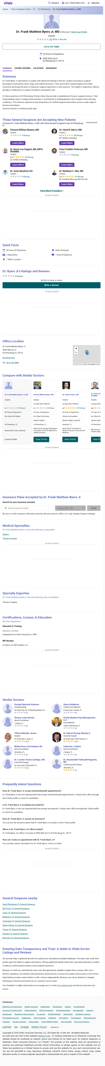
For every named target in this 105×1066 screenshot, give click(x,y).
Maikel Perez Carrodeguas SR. (28, 746)
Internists (89, 1010)
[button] (86, 352)
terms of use (45, 1036)
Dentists (68, 1007)
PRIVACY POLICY (39, 1027)
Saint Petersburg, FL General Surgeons (19, 904)
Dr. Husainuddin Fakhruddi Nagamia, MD (80, 761)
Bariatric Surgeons (31, 1007)
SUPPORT (7, 1027)
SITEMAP (24, 1027)
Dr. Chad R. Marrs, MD (70, 130)
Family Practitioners (46, 1010)
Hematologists (78, 1010)
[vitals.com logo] (8, 3)
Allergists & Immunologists (12, 1007)
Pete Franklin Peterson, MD (73, 149)
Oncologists (41, 1014)
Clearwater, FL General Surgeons (16, 921)
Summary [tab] (7, 68)
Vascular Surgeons (19, 1022)
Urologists (6, 1022)
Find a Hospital (66, 1022)
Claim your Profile (79, 32)
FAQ (16, 1027)
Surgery (6, 534)
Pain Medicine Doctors (11, 1018)
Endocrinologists (31, 1010)
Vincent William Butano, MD (24, 130)
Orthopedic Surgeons (83, 1014)
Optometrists (68, 1014)
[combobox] (28, 508)
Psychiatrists (63, 1018)
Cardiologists (45, 1007)
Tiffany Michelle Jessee (25, 733)
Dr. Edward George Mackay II (76, 733)
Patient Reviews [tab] (23, 68)
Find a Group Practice (82, 1022)
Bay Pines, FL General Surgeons (16, 908)
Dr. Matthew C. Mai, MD (71, 171)
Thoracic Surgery (10, 538)
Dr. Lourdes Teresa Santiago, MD (29, 760)
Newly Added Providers (49, 1022)
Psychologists (76, 1018)
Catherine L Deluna (72, 746)
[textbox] (28, 508)
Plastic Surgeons (40, 1018)
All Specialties (34, 1022)
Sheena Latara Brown (24, 718)
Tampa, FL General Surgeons (15, 929)
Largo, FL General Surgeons (14, 913)
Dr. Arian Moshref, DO (21, 171)
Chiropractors (57, 1007)
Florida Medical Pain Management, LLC (79, 719)
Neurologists (7, 1014)
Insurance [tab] (51, 68)
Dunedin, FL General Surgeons (15, 934)
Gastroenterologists (63, 1010)
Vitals (98, 364)
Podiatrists (52, 1018)
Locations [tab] (38, 68)
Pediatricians (26, 1018)
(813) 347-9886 (12, 363)
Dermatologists (79, 1007)
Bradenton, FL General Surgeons (16, 917)
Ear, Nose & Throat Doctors (12, 1010)
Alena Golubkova (71, 704)
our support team (65, 985)
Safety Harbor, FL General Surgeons (18, 925)
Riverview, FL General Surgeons (16, 938)
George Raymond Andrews (26, 704)
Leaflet (85, 364)
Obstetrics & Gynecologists (24, 1014)
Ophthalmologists (54, 1014)
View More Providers (51, 190)
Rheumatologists (90, 1018)
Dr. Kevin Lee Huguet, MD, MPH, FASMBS (26, 150)
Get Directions (9, 358)
